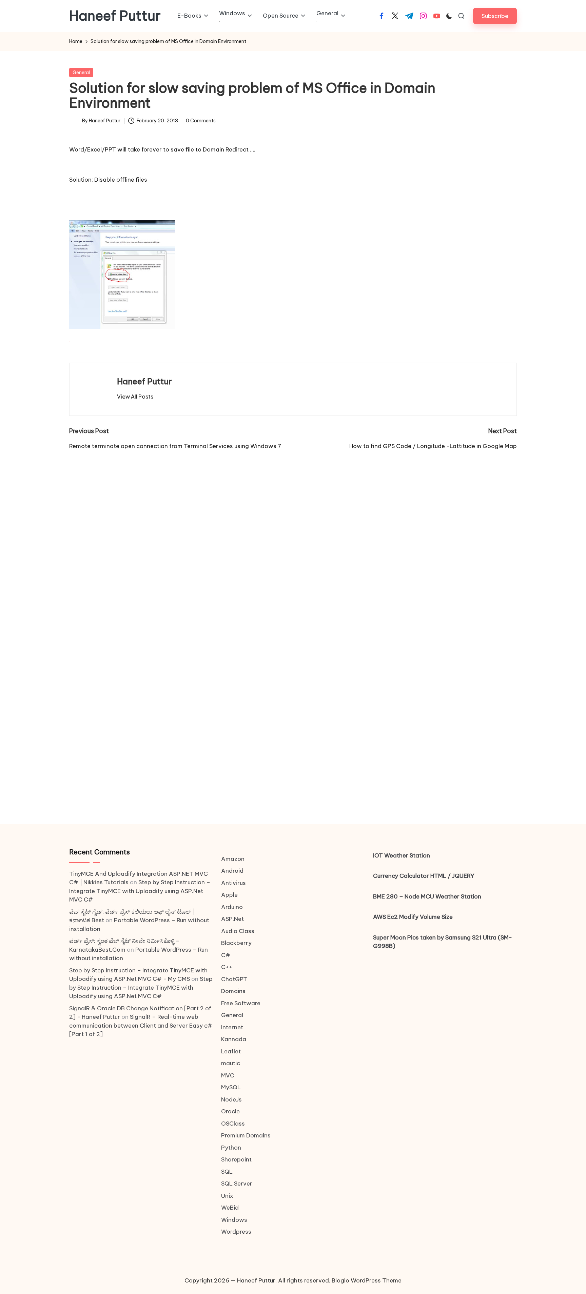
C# (225, 955)
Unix (227, 1195)
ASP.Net (232, 919)
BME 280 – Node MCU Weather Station (427, 896)
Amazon (233, 859)
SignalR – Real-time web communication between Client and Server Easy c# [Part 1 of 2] (140, 1025)
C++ (226, 967)
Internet (232, 1027)
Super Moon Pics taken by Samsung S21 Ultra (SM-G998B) (442, 942)
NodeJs (231, 1099)
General (81, 72)
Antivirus (233, 883)
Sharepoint (236, 1159)
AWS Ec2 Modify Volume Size (413, 917)
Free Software (240, 1003)
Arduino (232, 907)
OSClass (233, 1123)
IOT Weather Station (401, 855)
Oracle (230, 1111)
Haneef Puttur (115, 15)
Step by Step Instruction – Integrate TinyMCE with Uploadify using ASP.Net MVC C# (139, 890)
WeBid (230, 1207)
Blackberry (236, 943)
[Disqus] (293, 535)
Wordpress (236, 1231)
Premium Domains (246, 1135)
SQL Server (236, 1183)
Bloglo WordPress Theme (367, 1280)
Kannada (233, 1039)
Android (232, 870)
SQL (227, 1171)
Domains (233, 991)
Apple (229, 894)
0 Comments (201, 121)
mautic (230, 1063)
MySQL (231, 1087)
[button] (495, 16)
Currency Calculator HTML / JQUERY (423, 875)
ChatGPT (234, 979)
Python (231, 1147)
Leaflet (231, 1051)
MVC (227, 1075)
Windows (234, 1220)
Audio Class (237, 931)
